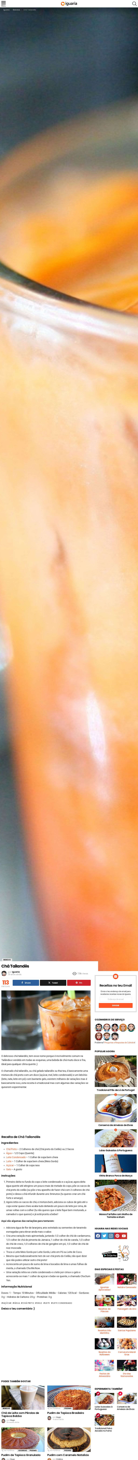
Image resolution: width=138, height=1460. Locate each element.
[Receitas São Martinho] (104, 1322)
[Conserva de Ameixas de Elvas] (116, 1108)
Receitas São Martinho (104, 1331)
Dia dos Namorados (127, 1375)
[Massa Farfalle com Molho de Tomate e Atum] (116, 1195)
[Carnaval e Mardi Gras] (127, 1343)
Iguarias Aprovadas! (104, 1288)
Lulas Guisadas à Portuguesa (115, 1150)
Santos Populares (127, 1330)
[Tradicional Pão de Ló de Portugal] (116, 1071)
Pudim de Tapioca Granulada (20, 1455)
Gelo (8, 1169)
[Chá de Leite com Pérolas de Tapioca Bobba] (23, 1398)
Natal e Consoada (127, 1287)
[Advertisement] (46, 1111)
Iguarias (22, 1450)
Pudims (67, 1408)
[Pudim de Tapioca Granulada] (23, 1439)
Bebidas (6, 1408)
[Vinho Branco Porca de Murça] (116, 1163)
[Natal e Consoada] (127, 1279)
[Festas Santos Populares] (127, 1322)
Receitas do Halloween (105, 1353)
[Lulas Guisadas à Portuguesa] (116, 1138)
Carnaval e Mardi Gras (127, 1353)
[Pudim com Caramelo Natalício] (69, 1439)
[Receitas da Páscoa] (104, 1300)
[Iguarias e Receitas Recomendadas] (104, 1279)
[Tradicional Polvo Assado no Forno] (104, 1420)
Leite (8, 1161)
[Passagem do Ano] (127, 1300)
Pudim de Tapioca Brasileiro (65, 1413)
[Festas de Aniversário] (104, 1365)
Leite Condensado (16, 1157)
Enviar (115, 1005)
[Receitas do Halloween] (104, 1343)
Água (9, 1153)
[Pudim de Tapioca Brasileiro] (69, 1398)
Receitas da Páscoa (105, 1310)
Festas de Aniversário (104, 1375)
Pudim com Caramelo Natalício (68, 1455)
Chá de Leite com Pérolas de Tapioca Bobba (20, 1414)
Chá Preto (11, 1149)
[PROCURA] (134, 3)
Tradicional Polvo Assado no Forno (103, 1429)
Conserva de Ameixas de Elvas (115, 1125)
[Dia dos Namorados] (127, 1365)
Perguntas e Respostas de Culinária (119, 1042)
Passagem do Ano (127, 1308)
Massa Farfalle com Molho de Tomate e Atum (115, 1216)
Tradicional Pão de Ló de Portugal (115, 1090)
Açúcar (10, 1165)
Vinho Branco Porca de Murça (115, 1175)
